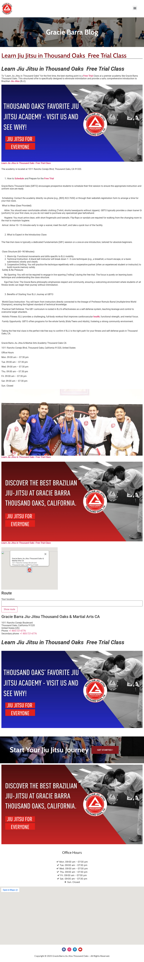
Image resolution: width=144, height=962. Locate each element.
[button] (134, 8)
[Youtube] (80, 949)
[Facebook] (64, 949)
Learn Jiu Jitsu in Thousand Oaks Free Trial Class (26, 457)
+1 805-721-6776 (28, 633)
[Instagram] (69, 949)
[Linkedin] (75, 949)
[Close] (45, 554)
